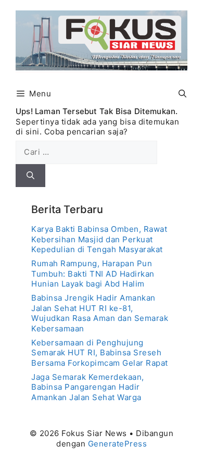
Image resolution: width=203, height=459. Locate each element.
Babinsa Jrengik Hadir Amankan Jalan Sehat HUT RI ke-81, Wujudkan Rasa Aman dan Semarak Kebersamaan (99, 313)
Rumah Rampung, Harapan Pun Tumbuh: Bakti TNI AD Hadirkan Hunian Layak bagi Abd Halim (93, 273)
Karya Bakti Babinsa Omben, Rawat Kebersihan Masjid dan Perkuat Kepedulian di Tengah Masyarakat (99, 239)
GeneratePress (117, 444)
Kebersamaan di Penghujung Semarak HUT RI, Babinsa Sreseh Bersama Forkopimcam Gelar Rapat (99, 353)
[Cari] (30, 176)
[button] (182, 93)
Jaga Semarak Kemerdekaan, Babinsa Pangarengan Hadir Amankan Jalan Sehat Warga (87, 387)
